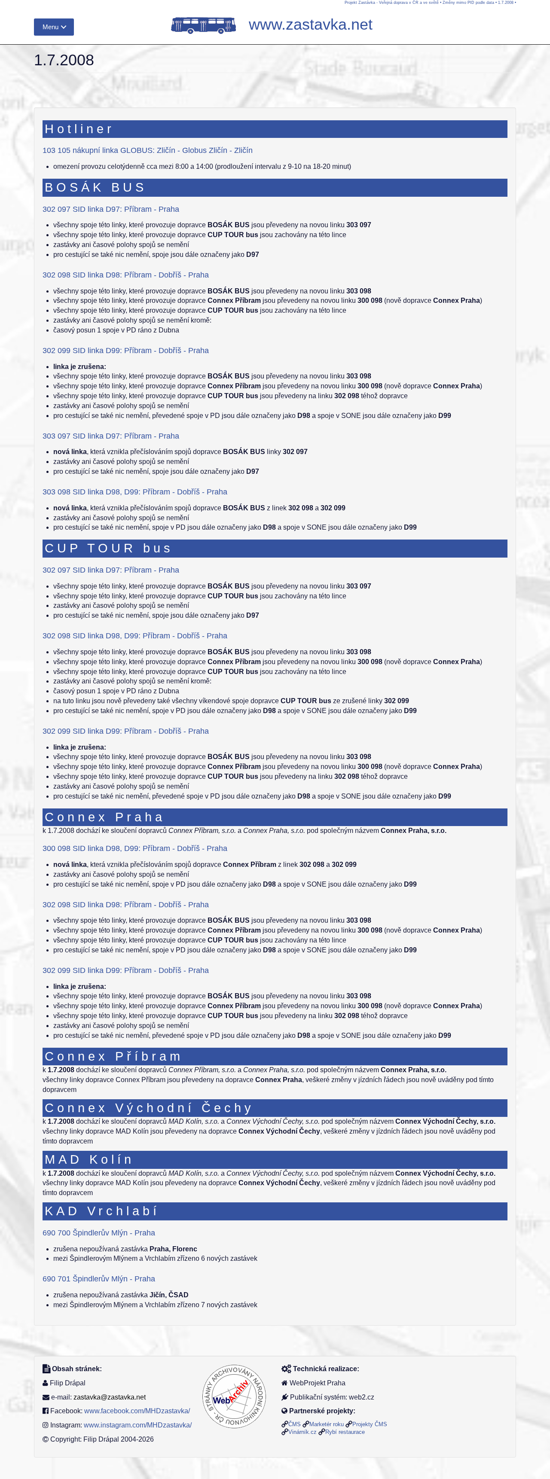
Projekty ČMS (369, 1424)
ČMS (294, 1424)
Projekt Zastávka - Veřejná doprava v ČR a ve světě (392, 2)
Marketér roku (326, 1424)
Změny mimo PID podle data (468, 2)
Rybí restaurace (345, 1432)
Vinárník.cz (302, 1432)
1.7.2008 (505, 2)
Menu (50, 26)
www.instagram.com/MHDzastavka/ (138, 1425)
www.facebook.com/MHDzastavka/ (137, 1411)
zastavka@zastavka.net (109, 1397)
